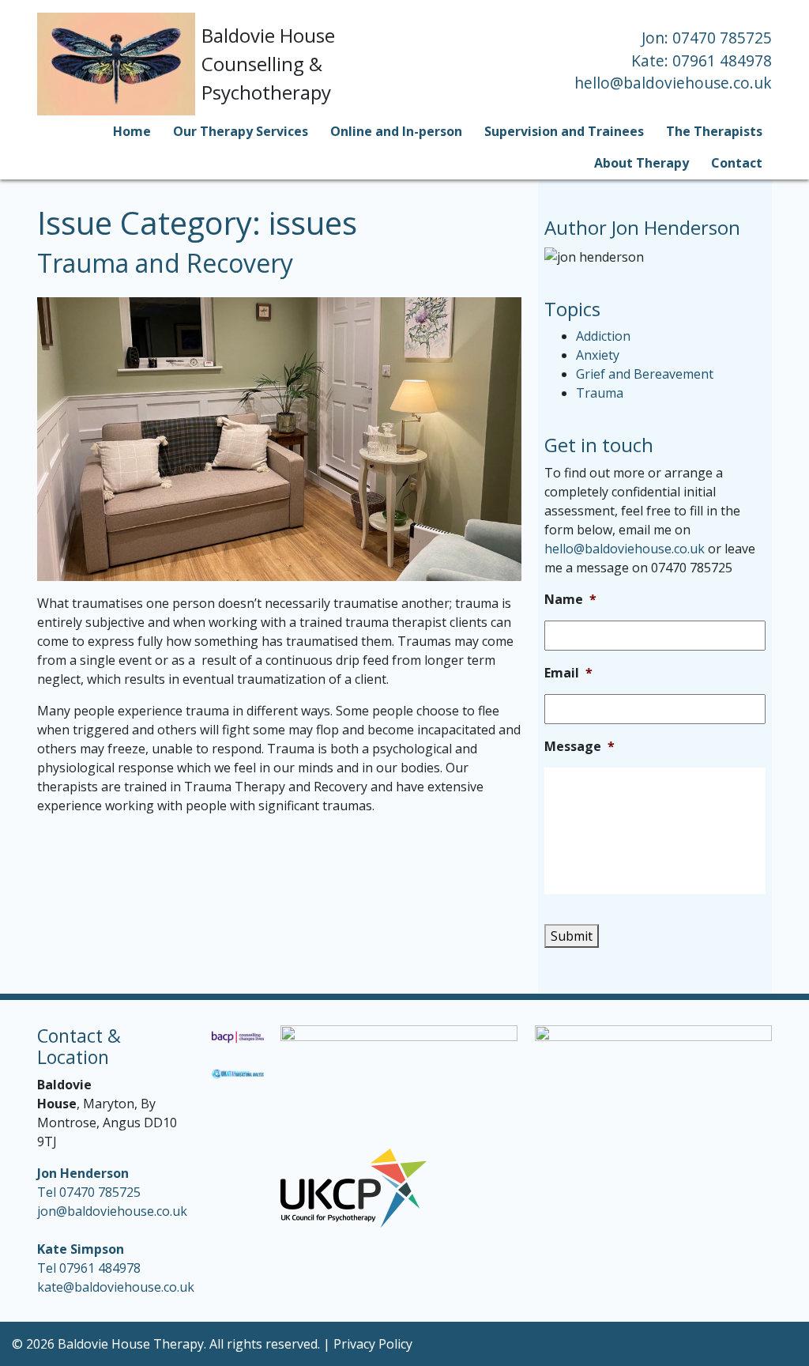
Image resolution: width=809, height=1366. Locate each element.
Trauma (599, 393)
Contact (736, 163)
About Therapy (641, 163)
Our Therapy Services (240, 131)
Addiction (603, 336)
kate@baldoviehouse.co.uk (115, 1287)
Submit (572, 936)
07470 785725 (722, 37)
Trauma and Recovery (165, 263)
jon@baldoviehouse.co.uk (112, 1211)
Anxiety (597, 355)
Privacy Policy (372, 1344)
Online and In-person (396, 131)
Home (132, 131)
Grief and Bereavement (644, 374)
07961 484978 (722, 60)
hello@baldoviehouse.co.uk (673, 82)
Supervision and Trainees (564, 131)
